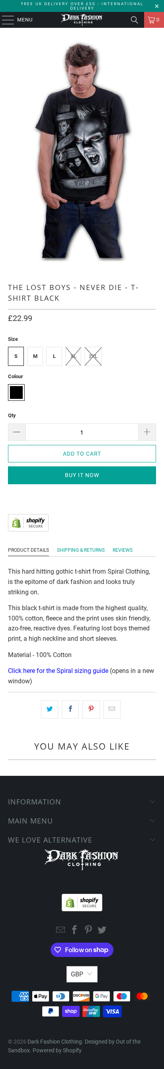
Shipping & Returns (81, 550)
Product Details (28, 550)
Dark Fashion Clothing (54, 1041)
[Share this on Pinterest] (91, 709)
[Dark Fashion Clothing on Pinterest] (88, 930)
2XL (93, 356)
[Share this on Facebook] (70, 709)
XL (73, 356)
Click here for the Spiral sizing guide (58, 671)
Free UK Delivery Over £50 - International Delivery (82, 6)
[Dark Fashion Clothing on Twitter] (102, 930)
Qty (12, 415)
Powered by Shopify (57, 1050)
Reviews (123, 550)
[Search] (134, 20)
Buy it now (82, 475)
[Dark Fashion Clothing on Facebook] (75, 930)
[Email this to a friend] (112, 709)
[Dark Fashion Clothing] (82, 20)
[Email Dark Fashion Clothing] (61, 930)
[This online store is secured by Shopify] (28, 529)
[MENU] (4, 20)
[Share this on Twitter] (49, 709)
